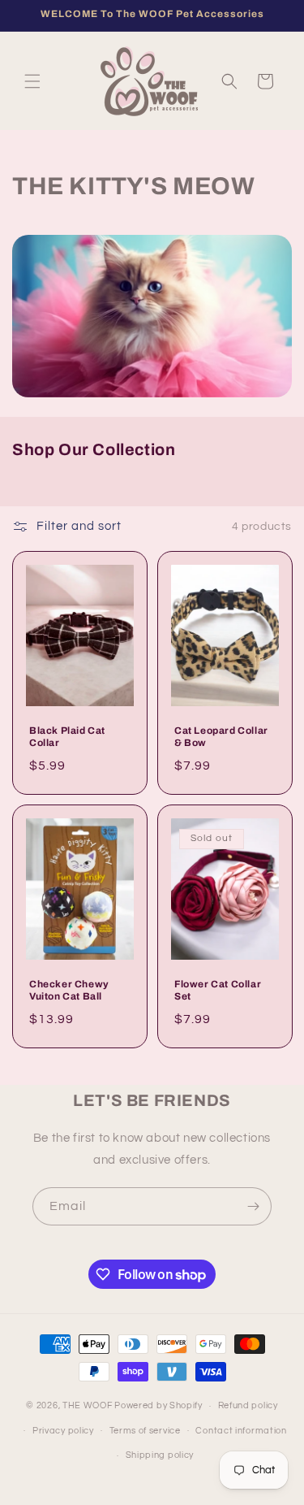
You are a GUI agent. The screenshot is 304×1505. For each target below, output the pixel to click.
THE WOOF (87, 1405)
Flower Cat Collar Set (217, 990)
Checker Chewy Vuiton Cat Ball (69, 990)
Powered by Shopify (158, 1405)
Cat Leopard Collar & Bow (221, 737)
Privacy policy (63, 1430)
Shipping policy (160, 1455)
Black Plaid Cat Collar (67, 737)
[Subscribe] (253, 1206)
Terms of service (145, 1430)
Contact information (240, 1430)
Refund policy (248, 1405)
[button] (32, 81)
